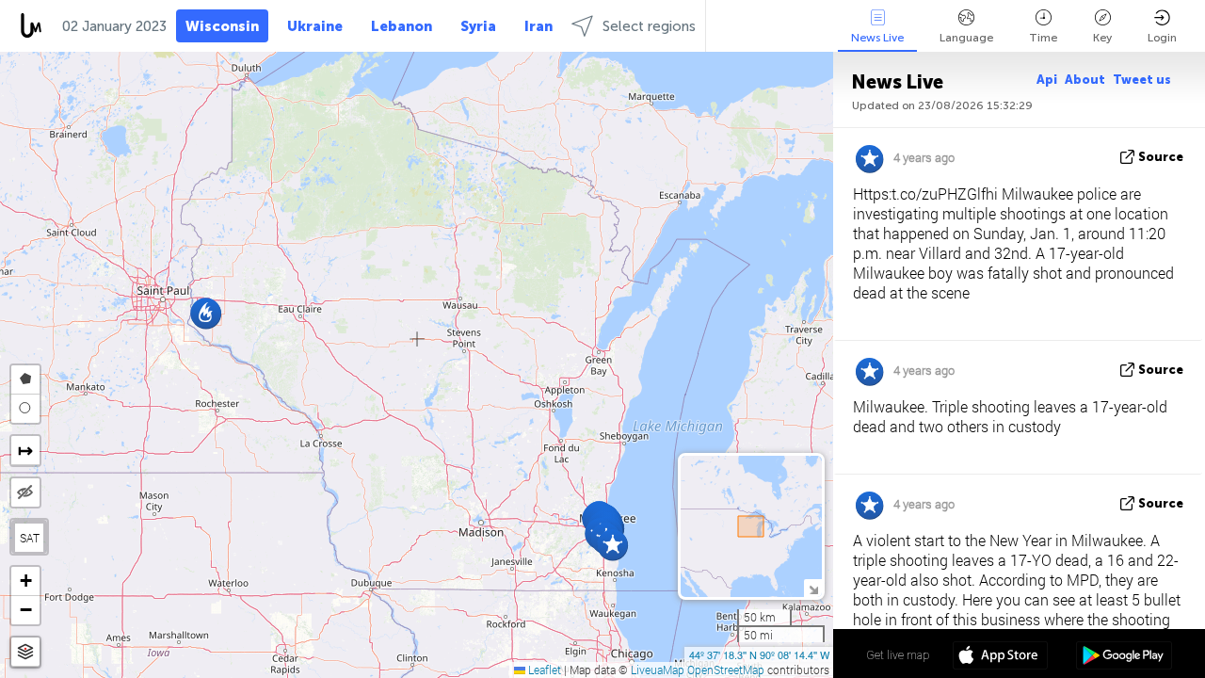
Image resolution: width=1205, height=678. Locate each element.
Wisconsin (222, 26)
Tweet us (1142, 80)
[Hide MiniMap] (813, 588)
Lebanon (401, 26)
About (1085, 80)
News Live (877, 37)
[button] (612, 544)
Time (1043, 37)
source (1160, 157)
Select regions (649, 26)
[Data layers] (25, 652)
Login (1162, 37)
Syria (478, 26)
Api (1046, 80)
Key (1102, 37)
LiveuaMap (657, 669)
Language (966, 37)
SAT (30, 537)
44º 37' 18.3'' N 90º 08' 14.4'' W (759, 654)
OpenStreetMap (725, 669)
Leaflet (543, 669)
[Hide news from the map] (25, 492)
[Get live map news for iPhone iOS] (1000, 657)
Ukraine (315, 26)
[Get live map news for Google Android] (1123, 657)
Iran (538, 26)
